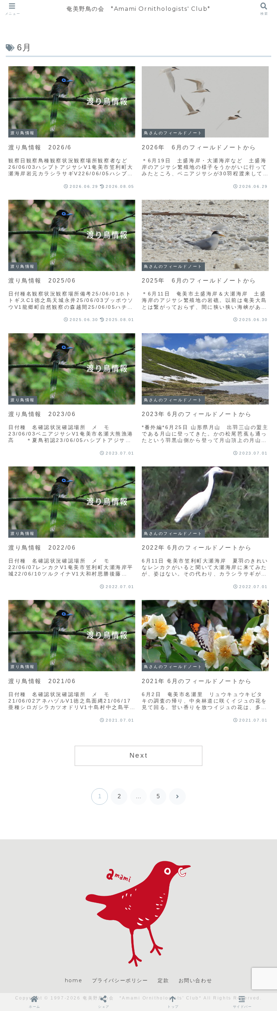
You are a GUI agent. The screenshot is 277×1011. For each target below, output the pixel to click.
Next (138, 755)
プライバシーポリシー (120, 980)
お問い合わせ (195, 980)
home (73, 980)
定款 (163, 980)
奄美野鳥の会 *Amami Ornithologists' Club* (138, 8)
